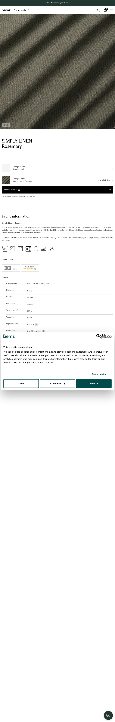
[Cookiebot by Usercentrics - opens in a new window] (98, 336)
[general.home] (6, 10)
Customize (55, 383)
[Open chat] (108, 715)
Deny (21, 383)
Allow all (93, 383)
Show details (99, 374)
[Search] (98, 10)
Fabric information (16, 216)
